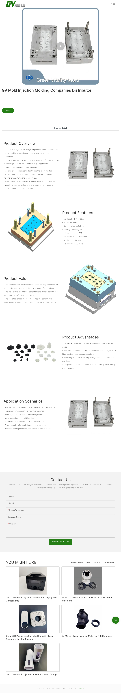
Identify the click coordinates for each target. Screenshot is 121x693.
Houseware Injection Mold (81, 562)
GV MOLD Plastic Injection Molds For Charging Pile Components (31, 599)
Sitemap (81, 688)
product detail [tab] (60, 128)
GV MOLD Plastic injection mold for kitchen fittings (31, 674)
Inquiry (8, 110)
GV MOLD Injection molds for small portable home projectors (86, 599)
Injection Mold (108, 562)
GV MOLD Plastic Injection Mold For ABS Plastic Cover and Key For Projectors (29, 637)
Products (97, 562)
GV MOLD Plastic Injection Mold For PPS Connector (87, 636)
